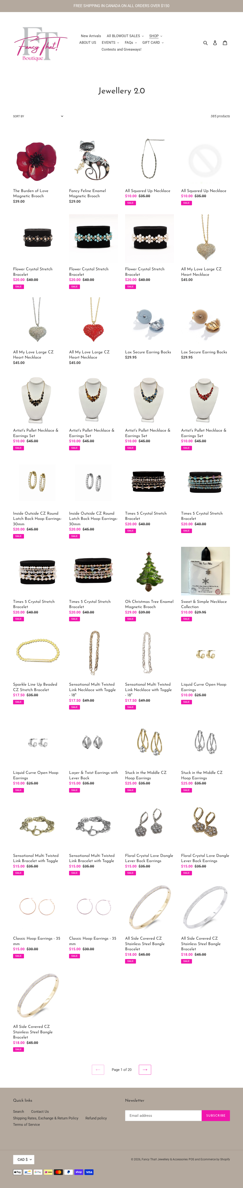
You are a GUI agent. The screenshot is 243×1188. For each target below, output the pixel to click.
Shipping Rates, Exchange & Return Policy (45, 1118)
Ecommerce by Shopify (215, 1159)
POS (191, 1159)
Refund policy (96, 1118)
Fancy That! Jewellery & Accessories (165, 1159)
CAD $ (23, 1159)
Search (18, 1111)
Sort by (18, 116)
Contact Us (40, 1111)
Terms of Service (26, 1124)
